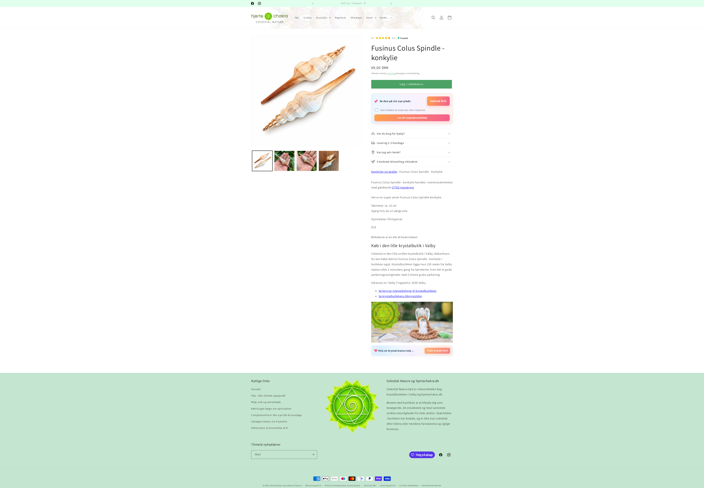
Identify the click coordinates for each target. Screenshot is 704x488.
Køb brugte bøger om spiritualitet (271, 408)
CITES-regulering (403, 187)
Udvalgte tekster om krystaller (269, 421)
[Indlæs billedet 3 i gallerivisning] (306, 161)
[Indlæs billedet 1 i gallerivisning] (262, 161)
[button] (323, 17)
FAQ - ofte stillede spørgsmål (268, 395)
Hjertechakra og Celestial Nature (286, 485)
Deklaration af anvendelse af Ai (269, 428)
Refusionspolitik (313, 485)
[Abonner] (313, 454)
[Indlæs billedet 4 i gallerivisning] (329, 161)
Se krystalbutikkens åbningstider (400, 296)
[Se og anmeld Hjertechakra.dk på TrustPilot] (402, 38)
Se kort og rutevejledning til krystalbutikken (408, 291)
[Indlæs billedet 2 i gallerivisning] (284, 161)
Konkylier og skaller (384, 172)
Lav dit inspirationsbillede (412, 117)
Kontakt (256, 389)
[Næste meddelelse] (391, 3)
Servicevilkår (370, 485)
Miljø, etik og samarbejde (266, 402)
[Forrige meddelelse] (313, 3)
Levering (391, 73)
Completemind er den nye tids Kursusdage (276, 415)
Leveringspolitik (387, 485)
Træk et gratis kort (437, 350)
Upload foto (438, 101)
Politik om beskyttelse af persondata (342, 485)
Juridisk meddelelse (408, 485)
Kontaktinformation (431, 485)
